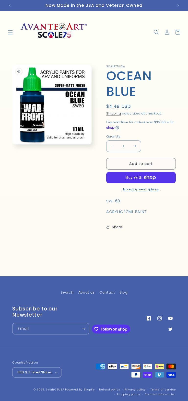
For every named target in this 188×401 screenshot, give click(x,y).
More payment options (141, 189)
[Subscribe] (83, 328)
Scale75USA (55, 389)
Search (67, 292)
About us (86, 292)
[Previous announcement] (9, 5)
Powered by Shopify (80, 389)
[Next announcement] (178, 5)
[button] (10, 32)
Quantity (113, 136)
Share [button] (117, 227)
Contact (107, 292)
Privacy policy (135, 389)
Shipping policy (128, 394)
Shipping (113, 113)
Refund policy (109, 389)
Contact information (160, 394)
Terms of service (163, 389)
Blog (123, 292)
